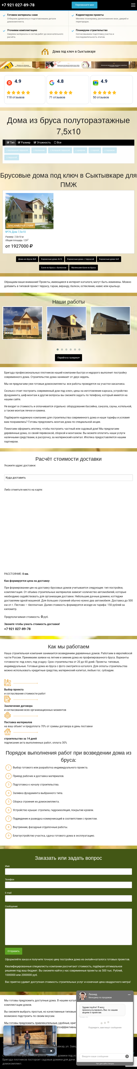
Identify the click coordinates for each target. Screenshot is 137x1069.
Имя (7, 866)
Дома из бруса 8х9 (27, 259)
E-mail (8, 893)
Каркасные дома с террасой (80, 259)
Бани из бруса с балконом (53, 267)
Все (58, 142)
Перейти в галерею (68, 357)
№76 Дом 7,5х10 (15, 231)
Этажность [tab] (43, 142)
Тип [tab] (12, 142)
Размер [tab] (25, 142)
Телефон (9, 879)
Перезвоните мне (84, 5)
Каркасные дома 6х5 (109, 259)
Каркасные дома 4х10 (51, 259)
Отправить (14, 951)
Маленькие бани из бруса (83, 267)
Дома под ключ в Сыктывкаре (73, 51)
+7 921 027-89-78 (18, 5)
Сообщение (11, 906)
